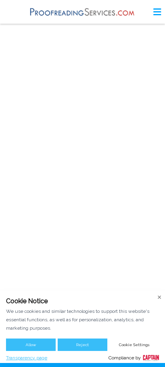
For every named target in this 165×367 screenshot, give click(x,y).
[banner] (82, 12)
